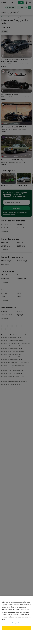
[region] (16, 613)
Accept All (16, 627)
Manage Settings (16, 623)
